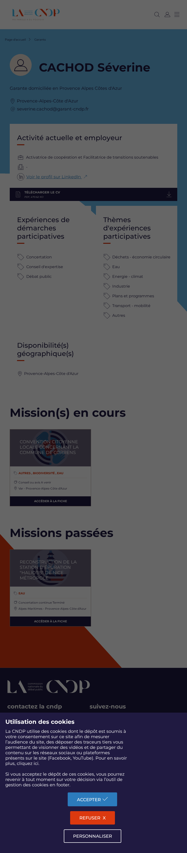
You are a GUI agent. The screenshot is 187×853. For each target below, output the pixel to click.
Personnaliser (92, 836)
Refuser (89, 818)
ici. (36, 763)
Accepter (89, 799)
